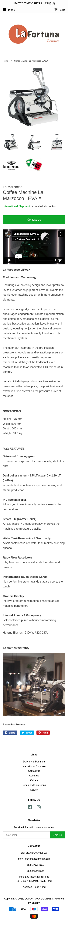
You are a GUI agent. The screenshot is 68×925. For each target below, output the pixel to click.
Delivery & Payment (34, 761)
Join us (57, 835)
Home (5, 61)
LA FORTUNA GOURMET (39, 898)
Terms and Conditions (34, 785)
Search (34, 789)
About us (34, 775)
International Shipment (16, 206)
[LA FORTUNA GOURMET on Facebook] (30, 808)
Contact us (34, 770)
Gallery (34, 780)
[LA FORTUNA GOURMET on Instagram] (38, 808)
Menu (11, 9)
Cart (62, 9)
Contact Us (34, 219)
